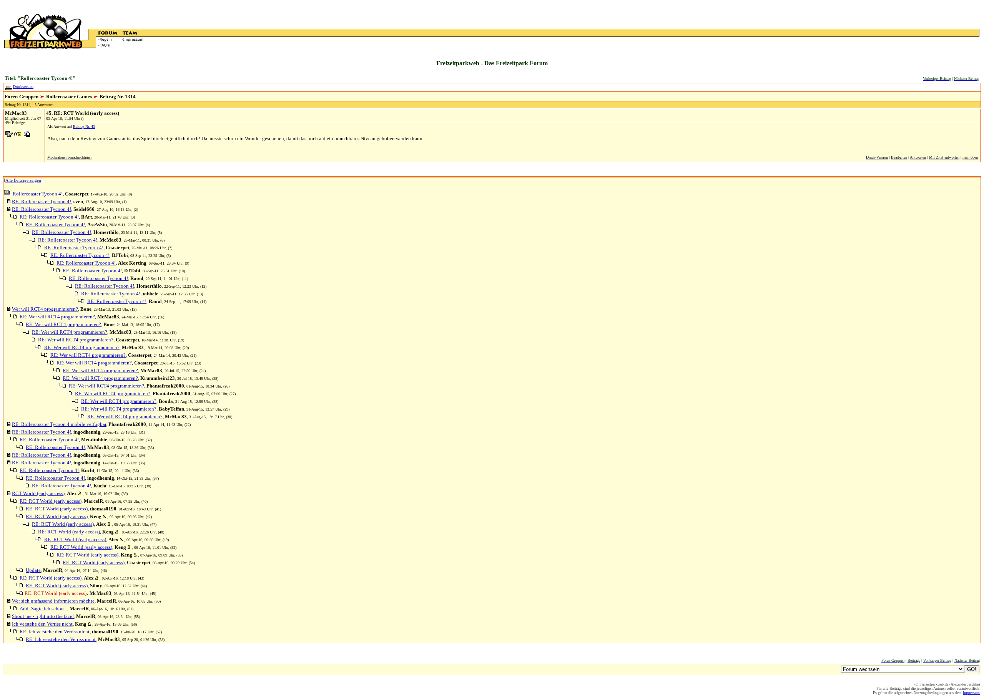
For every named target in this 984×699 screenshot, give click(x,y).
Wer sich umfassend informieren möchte (53, 601)
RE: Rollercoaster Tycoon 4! (41, 201)
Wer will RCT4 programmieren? (45, 309)
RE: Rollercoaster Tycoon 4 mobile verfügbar (59, 424)
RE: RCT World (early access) (50, 501)
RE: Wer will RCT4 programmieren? (57, 317)
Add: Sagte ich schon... (43, 608)
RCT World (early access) (38, 493)
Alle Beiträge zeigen (23, 180)
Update (33, 570)
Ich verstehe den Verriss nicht (42, 624)
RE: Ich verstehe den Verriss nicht (55, 631)
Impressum (971, 693)
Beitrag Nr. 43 (84, 126)
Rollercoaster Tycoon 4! (38, 194)
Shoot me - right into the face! (43, 616)
